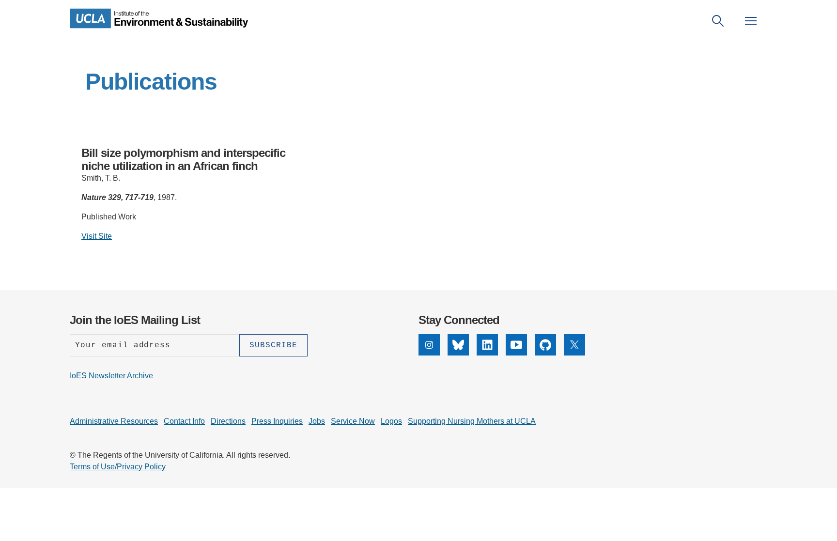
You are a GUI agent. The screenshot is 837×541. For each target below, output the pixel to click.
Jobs (317, 421)
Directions (228, 421)
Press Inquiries (277, 421)
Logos (391, 421)
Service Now (353, 421)
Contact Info (184, 421)
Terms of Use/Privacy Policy (118, 467)
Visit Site (96, 236)
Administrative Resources (114, 421)
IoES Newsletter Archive (111, 375)
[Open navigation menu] (750, 20)
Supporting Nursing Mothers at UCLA (472, 421)
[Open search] (717, 20)
